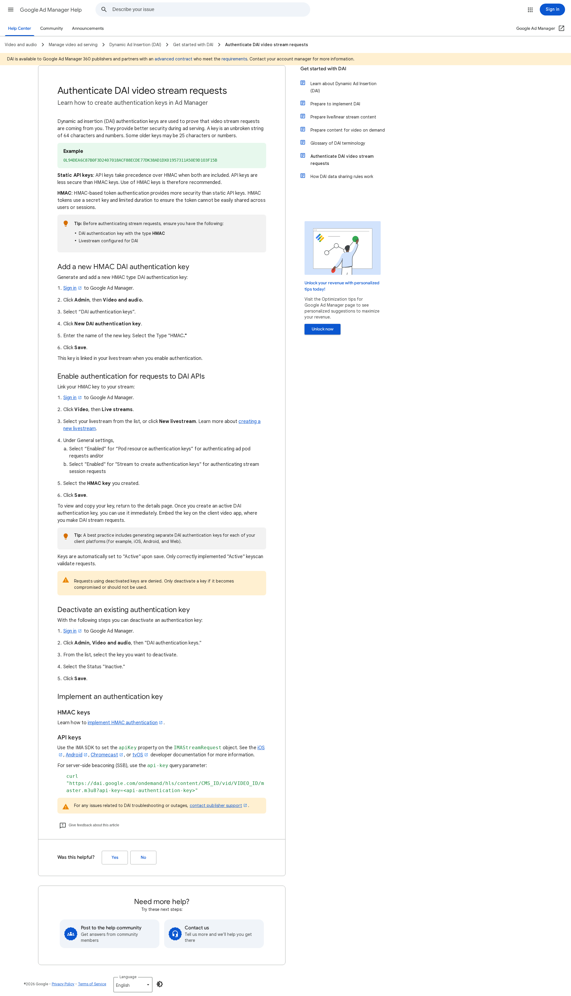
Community (51, 28)
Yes (115, 857)
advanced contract (173, 59)
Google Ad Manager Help (51, 10)
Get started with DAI (323, 69)
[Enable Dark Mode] (160, 984)
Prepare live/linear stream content (343, 117)
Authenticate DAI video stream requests (342, 160)
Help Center (19, 28)
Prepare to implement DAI (335, 104)
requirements (234, 59)
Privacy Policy (63, 984)
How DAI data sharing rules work (341, 176)
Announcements (88, 28)
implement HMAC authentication (123, 723)
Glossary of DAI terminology (337, 143)
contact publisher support (216, 805)
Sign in (70, 288)
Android (74, 755)
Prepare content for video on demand (347, 130)
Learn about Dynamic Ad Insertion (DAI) (343, 87)
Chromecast (104, 755)
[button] (11, 9)
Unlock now (322, 329)
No (143, 857)
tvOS (137, 755)
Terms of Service (92, 984)
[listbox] (133, 984)
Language (128, 977)
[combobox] (211, 9)
